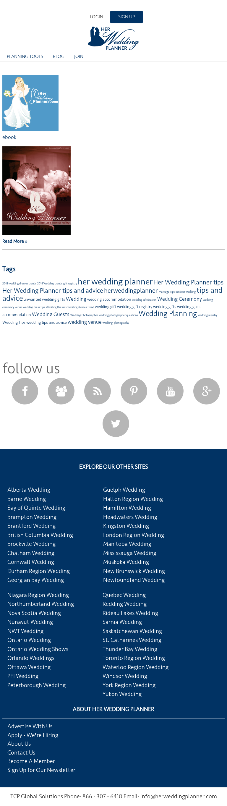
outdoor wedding (186, 292)
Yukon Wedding (122, 694)
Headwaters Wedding (130, 517)
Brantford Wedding (31, 526)
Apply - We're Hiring (32, 735)
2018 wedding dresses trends (19, 283)
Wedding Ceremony (179, 299)
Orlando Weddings (30, 658)
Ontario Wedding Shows (37, 649)
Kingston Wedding (126, 526)
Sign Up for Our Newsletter (41, 770)
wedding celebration (144, 300)
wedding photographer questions (118, 315)
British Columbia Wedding (40, 535)
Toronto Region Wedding (134, 658)
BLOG (58, 56)
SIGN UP (126, 17)
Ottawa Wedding (29, 667)
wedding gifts (164, 306)
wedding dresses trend (80, 307)
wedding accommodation (109, 299)
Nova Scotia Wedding (34, 613)
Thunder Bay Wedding (130, 649)
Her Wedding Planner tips (188, 282)
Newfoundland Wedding (134, 580)
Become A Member (31, 761)
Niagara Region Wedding (38, 595)
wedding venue (85, 322)
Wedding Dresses (56, 307)
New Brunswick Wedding (134, 571)
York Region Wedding (129, 685)
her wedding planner (115, 281)
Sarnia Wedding (122, 622)
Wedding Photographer (84, 315)
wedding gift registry (134, 306)
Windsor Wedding (125, 676)
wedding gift (105, 306)
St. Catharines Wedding (132, 640)
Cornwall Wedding (30, 562)
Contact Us (21, 752)
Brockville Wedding (31, 544)
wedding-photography (116, 323)
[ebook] (30, 129)
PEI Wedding (22, 676)
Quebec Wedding (124, 595)
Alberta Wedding (28, 489)
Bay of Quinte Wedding (36, 508)
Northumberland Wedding (40, 604)
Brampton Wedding (31, 517)
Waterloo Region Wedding (135, 667)
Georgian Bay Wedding (35, 580)
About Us (19, 743)
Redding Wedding (125, 604)
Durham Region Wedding (38, 571)
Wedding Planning (168, 313)
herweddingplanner (131, 290)
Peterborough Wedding (36, 685)
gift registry (70, 283)
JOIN (78, 56)
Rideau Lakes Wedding (130, 613)
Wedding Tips (13, 322)
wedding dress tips (34, 307)
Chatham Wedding (30, 553)
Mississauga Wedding (129, 553)
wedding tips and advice (46, 322)
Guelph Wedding (124, 489)
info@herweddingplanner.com (178, 796)
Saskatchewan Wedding (132, 631)
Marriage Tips (167, 292)
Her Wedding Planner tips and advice (52, 290)
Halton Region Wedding (133, 499)
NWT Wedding (25, 631)
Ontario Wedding (29, 640)
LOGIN (96, 17)
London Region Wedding (133, 535)
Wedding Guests (50, 314)
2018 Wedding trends (49, 283)
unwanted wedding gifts (44, 299)
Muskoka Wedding (126, 562)
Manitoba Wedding (127, 544)
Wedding (76, 299)
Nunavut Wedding (30, 622)
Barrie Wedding (26, 499)
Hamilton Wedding (127, 508)
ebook (9, 137)
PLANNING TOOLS (25, 56)
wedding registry (207, 315)
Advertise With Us (29, 726)
